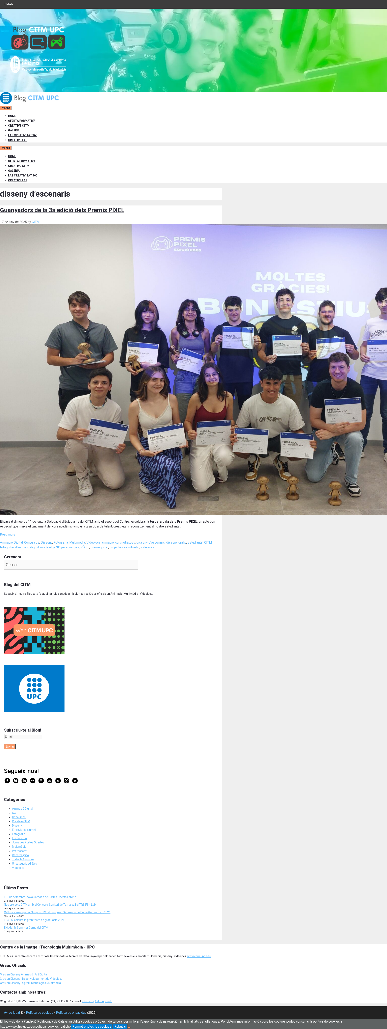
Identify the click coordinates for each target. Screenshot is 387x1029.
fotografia (7, 547)
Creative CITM (21, 821)
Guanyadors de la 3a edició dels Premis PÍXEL (62, 210)
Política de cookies (39, 1013)
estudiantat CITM (200, 542)
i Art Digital (40, 974)
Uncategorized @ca (24, 863)
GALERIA (14, 130)
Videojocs (93, 542)
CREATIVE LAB (17, 140)
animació (107, 542)
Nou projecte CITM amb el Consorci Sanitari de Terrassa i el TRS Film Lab (50, 904)
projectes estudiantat (124, 547)
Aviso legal (12, 1013)
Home (12, 116)
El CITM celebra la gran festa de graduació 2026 (34, 920)
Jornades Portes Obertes (28, 842)
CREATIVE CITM (18, 125)
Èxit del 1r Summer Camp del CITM (26, 927)
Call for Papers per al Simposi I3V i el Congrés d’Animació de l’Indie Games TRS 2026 (57, 912)
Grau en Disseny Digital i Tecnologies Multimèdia (30, 983)
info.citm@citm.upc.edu (97, 1001)
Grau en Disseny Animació (16, 974)
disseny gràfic (176, 542)
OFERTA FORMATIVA (21, 120)
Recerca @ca (20, 855)
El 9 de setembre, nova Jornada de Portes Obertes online (40, 897)
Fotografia (61, 542)
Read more (7, 534)
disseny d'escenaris (150, 542)
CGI (14, 812)
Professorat (19, 851)
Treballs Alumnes (23, 859)
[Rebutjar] (129, 1027)
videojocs (148, 547)
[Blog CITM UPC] (30, 103)
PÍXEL (84, 547)
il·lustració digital (27, 547)
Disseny (46, 542)
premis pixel (99, 547)
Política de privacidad (71, 1013)
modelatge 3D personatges (59, 547)
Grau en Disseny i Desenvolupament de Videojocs (31, 978)
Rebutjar (120, 1026)
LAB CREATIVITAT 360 (22, 135)
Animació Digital (11, 542)
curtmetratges (125, 542)
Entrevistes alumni (24, 829)
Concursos (31, 542)
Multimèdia (77, 542)
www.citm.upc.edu (199, 956)
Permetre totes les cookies (91, 1026)
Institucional (19, 838)
